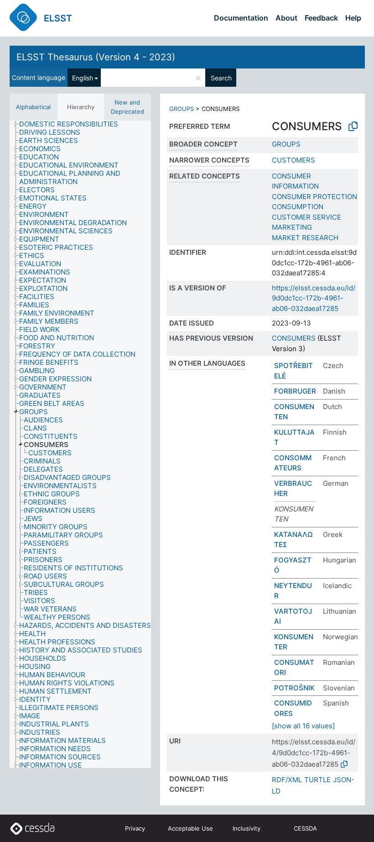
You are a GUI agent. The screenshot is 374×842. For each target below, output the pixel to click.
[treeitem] (72, 124)
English (82, 78)
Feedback (321, 17)
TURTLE (317, 779)
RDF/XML (287, 779)
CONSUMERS (294, 338)
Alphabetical (33, 107)
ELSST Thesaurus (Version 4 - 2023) (95, 57)
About (286, 17)
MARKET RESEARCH (305, 237)
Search (221, 78)
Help (353, 17)
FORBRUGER (295, 391)
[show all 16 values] (303, 725)
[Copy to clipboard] (353, 126)
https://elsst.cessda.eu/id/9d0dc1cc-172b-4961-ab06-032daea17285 (313, 298)
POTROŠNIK (294, 688)
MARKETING (292, 227)
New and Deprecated (127, 107)
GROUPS (181, 108)
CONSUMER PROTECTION (314, 196)
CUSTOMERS (293, 160)
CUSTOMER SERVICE (306, 217)
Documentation (241, 17)
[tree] (80, 444)
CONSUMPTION (297, 206)
